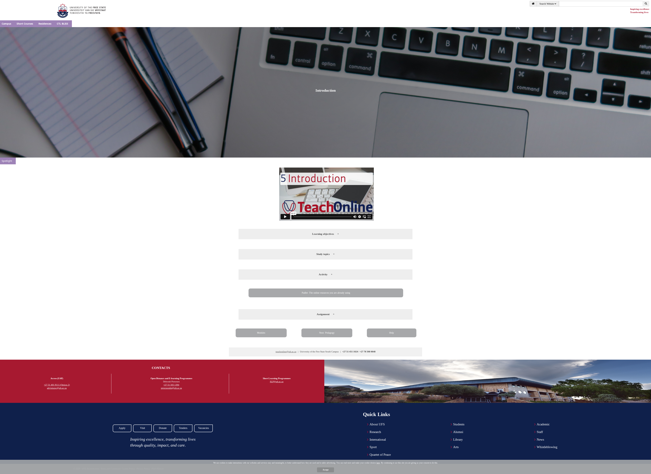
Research (375, 432)
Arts (456, 447)
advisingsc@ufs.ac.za (57, 388)
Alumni (458, 432)
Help (391, 333)
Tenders (183, 428)
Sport (373, 447)
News (540, 439)
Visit (142, 428)
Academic (543, 424)
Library (458, 439)
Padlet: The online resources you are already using (326, 293)
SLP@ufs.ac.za (276, 381)
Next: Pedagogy (326, 333)
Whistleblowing (547, 447)
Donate (163, 428)
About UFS (377, 424)
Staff (540, 432)
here (378, 463)
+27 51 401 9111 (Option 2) (57, 385)
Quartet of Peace (380, 454)
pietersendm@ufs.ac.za (171, 388)
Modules (261, 333)
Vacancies (203, 428)
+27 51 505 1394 (171, 385)
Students (458, 424)
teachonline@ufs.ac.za (286, 351)
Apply (122, 428)
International (378, 439)
